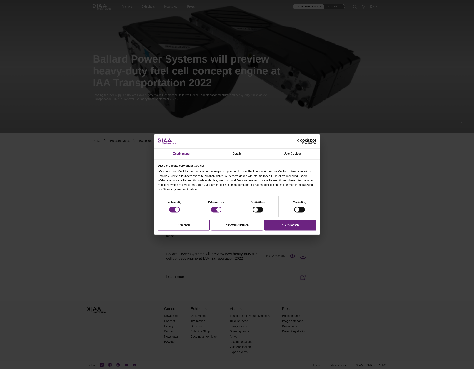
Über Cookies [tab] (292, 153)
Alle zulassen (290, 225)
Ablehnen (184, 225)
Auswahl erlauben (237, 225)
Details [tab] (237, 153)
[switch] (216, 210)
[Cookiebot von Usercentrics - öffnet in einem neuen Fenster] (300, 141)
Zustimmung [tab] (181, 153)
